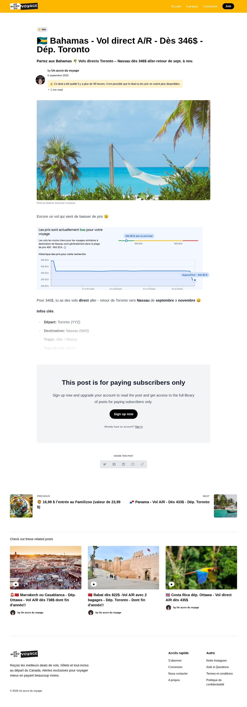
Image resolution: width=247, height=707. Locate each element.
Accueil (176, 6)
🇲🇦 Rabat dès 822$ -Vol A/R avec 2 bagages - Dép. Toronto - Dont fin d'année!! (117, 600)
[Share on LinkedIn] (123, 464)
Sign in (139, 426)
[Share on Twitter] (104, 464)
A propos (192, 6)
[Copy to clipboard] (142, 464)
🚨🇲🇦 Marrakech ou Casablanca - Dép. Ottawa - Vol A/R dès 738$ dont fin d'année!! (43, 600)
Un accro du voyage (65, 70)
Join (228, 6)
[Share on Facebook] (114, 464)
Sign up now (123, 414)
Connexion (210, 6)
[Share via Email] (133, 464)
